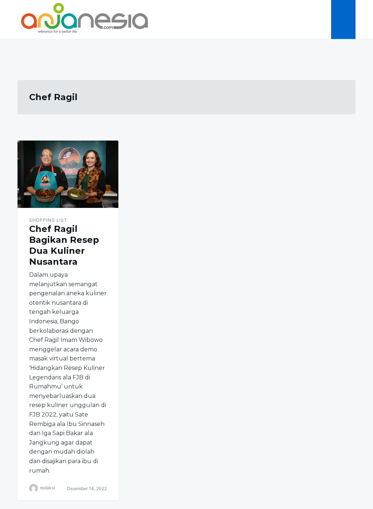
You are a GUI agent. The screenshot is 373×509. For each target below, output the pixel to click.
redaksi (47, 487)
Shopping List (48, 220)
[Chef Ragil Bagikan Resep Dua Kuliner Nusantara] (67, 174)
